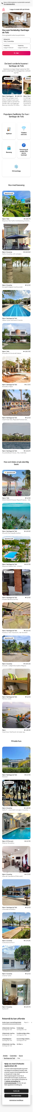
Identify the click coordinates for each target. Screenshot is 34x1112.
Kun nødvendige (16, 1095)
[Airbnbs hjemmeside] (3, 9)
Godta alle (16, 1091)
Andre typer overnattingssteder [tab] (11, 1022)
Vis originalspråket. (9, 4)
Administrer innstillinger (16, 1100)
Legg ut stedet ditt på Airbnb (19, 9)
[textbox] (9, 47)
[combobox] (16, 41)
